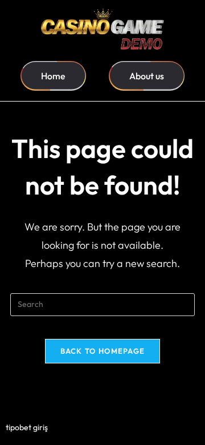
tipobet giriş (27, 427)
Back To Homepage (102, 350)
